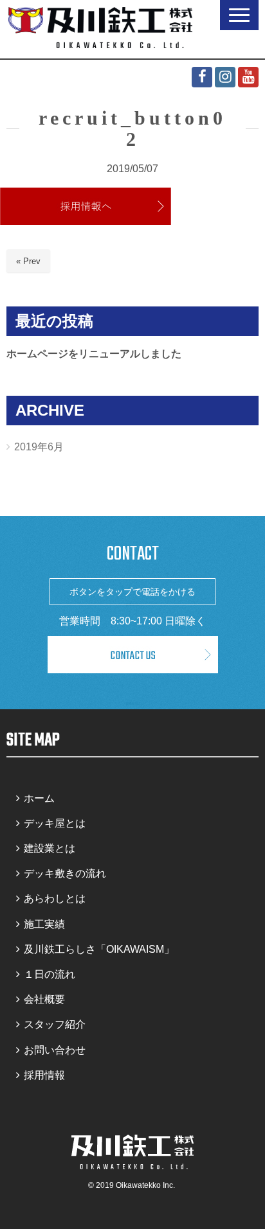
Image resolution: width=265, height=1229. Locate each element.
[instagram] (225, 77)
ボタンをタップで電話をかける (132, 592)
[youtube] (248, 77)
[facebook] (202, 77)
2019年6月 (39, 446)
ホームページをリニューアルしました (93, 353)
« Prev (28, 261)
